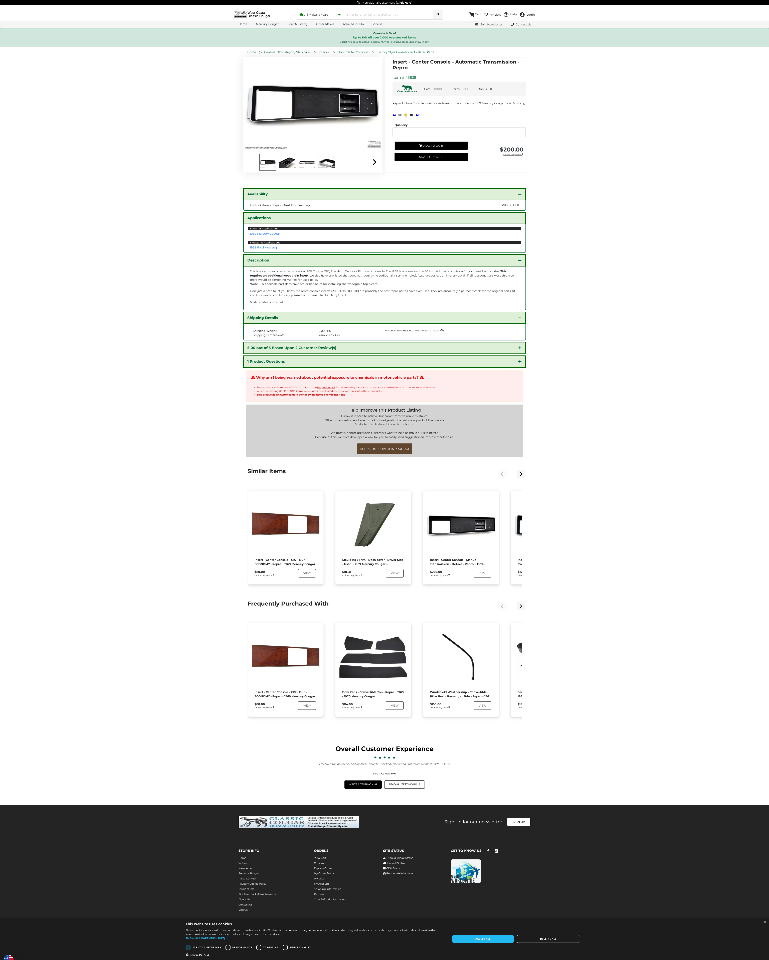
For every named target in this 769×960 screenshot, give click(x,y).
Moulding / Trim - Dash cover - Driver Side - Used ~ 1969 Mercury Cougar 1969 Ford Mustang (373, 562)
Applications (259, 218)
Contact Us (245, 904)
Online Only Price (512, 155)
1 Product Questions (266, 361)
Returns (319, 894)
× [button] (764, 922)
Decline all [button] (548, 939)
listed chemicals (336, 391)
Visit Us (243, 909)
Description (258, 260)
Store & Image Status (399, 857)
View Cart (320, 857)
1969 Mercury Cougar (265, 233)
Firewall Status (395, 863)
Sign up (519, 822)
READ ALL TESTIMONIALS (405, 784)
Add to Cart (433, 145)
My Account (321, 883)
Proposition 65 (326, 387)
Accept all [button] (482, 939)
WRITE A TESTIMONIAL (363, 784)
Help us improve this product (384, 449)
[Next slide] (374, 162)
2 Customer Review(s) (291, 348)
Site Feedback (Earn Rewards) (257, 894)
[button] (314, 938)
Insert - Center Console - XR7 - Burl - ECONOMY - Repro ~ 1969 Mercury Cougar (285, 562)
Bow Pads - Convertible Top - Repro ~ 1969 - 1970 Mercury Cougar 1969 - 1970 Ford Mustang (373, 694)
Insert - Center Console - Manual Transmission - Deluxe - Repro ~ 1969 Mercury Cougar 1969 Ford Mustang (456, 562)
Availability (257, 194)
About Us (244, 899)
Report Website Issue (399, 873)
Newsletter (245, 868)
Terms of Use (247, 888)
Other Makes (325, 24)
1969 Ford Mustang (263, 247)
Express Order (323, 868)
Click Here (404, 2)
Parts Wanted (247, 878)
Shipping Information (327, 888)
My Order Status (324, 873)
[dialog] (384, 939)
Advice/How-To (353, 24)
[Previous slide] (502, 474)
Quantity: (401, 125)
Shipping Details (262, 318)
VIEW (307, 573)
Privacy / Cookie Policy (252, 883)
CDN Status (393, 868)
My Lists (319, 878)
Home (243, 24)
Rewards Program (250, 873)
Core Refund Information (330, 899)
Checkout (320, 863)
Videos (377, 24)
